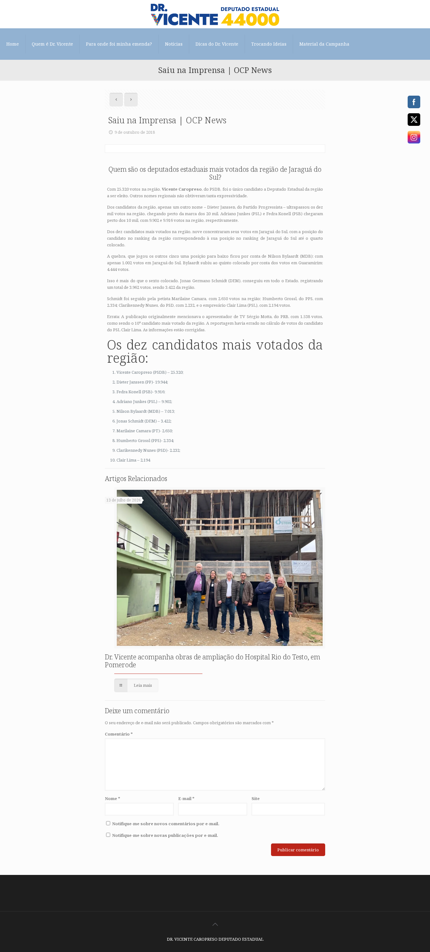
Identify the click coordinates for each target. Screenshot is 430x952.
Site (256, 798)
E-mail (186, 798)
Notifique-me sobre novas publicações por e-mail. (165, 835)
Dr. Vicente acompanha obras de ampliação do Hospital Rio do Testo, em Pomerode (212, 660)
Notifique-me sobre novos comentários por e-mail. (165, 823)
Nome (112, 798)
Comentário (119, 734)
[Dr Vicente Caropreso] (215, 14)
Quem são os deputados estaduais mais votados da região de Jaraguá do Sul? (215, 173)
